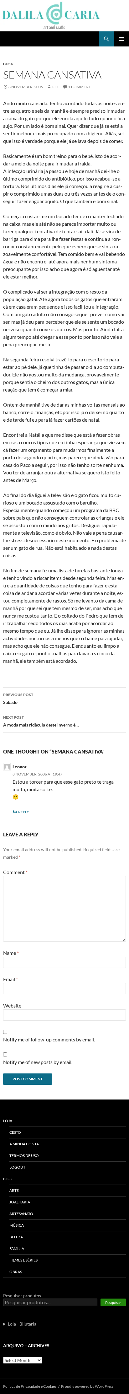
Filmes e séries (23, 1260)
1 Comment (79, 86)
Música (16, 1225)
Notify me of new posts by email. (37, 1062)
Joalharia (19, 1202)
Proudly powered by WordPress (87, 1386)
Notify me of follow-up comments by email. (49, 1039)
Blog (8, 64)
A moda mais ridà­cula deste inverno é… (41, 721)
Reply (23, 811)
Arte (14, 1190)
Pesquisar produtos (22, 1295)
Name (11, 953)
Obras (15, 1271)
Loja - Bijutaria (22, 1323)
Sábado (18, 698)
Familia (16, 1248)
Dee (55, 86)
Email (10, 979)
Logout (17, 1167)
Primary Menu (121, 38)
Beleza (16, 1237)
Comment (15, 872)
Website (12, 1005)
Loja (7, 1120)
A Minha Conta (24, 1144)
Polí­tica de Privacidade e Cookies (29, 1386)
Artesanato (21, 1213)
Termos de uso (24, 1155)
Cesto (15, 1132)
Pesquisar (113, 1302)
